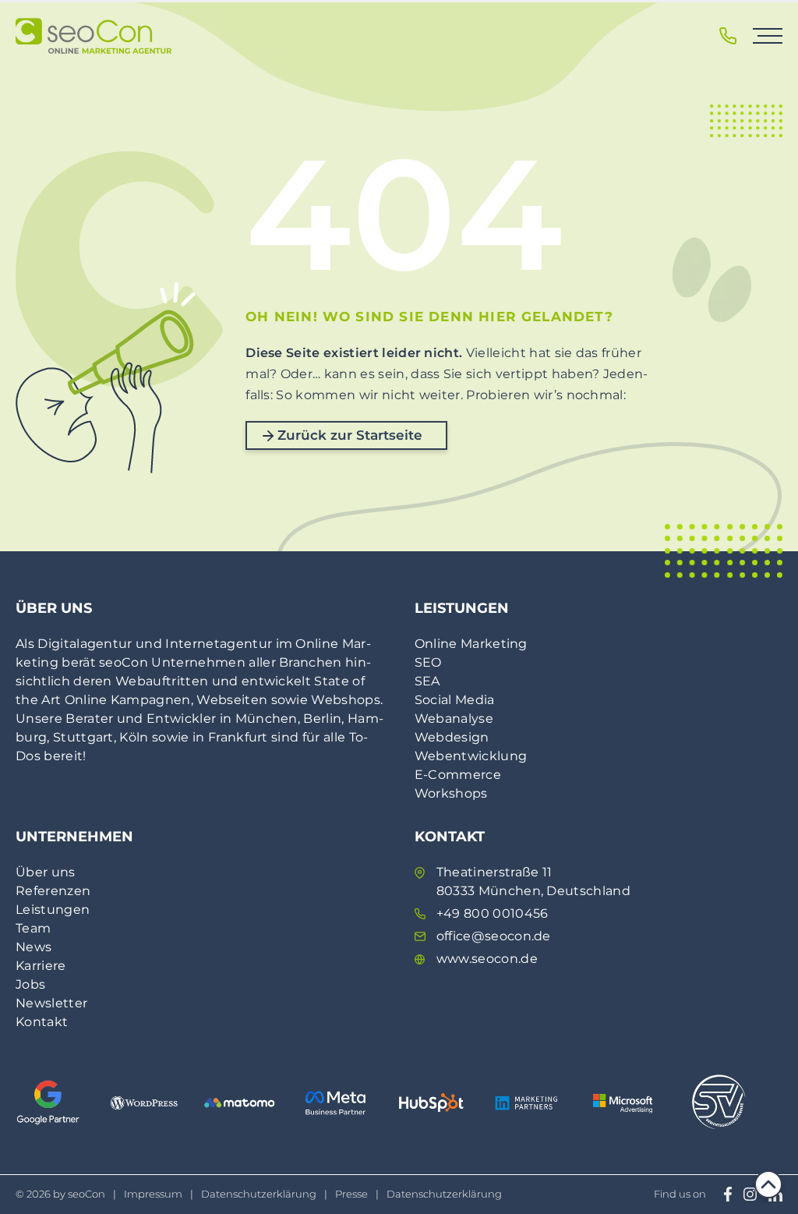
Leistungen (53, 909)
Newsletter (51, 1003)
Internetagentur (218, 643)
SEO (428, 662)
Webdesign (452, 737)
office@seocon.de (493, 936)
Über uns (46, 872)
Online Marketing (471, 643)
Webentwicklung (471, 756)
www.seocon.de (487, 958)
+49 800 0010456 (492, 913)
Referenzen (53, 890)
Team (33, 928)
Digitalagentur (84, 643)
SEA (427, 681)
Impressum (153, 1193)
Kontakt (42, 1021)
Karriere (41, 965)
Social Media (455, 699)
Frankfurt (238, 737)
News (33, 947)
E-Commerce (458, 774)
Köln (133, 737)
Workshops (451, 793)
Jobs (30, 984)
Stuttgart (83, 737)
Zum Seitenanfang (768, 1184)
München (266, 718)
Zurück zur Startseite (349, 435)
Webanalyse (454, 718)
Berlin (322, 718)
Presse (351, 1193)
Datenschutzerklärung (258, 1193)
